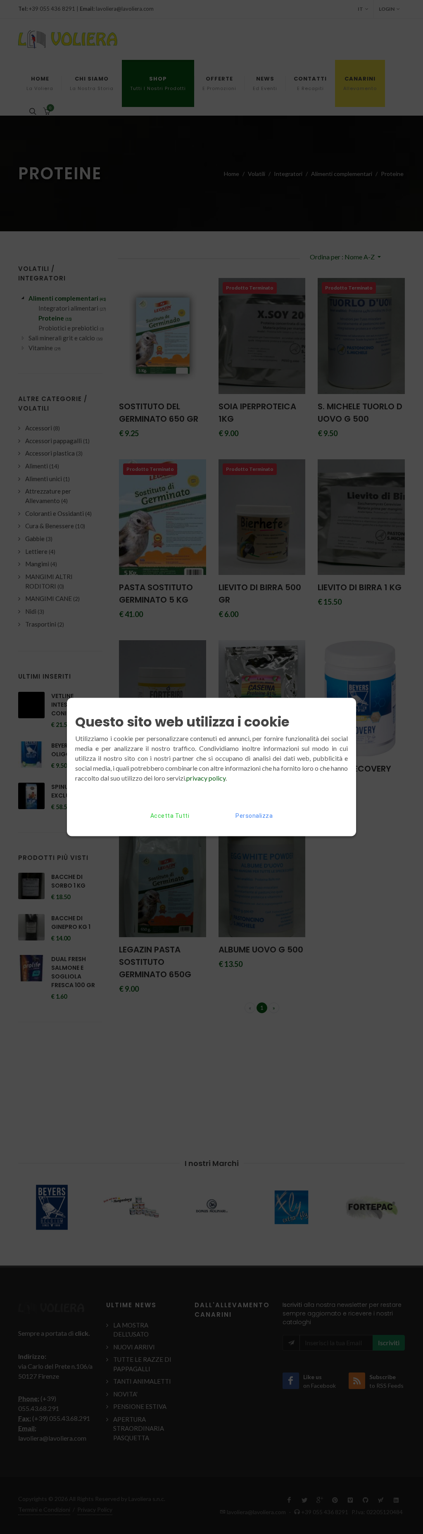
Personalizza (254, 815)
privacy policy (206, 778)
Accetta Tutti (170, 815)
